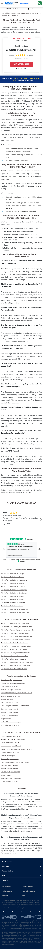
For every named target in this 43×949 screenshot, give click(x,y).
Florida (36, 13)
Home (2, 13)
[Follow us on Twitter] (30, 911)
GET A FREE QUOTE (21, 64)
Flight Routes (6, 887)
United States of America (26, 13)
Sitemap (5, 895)
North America (14, 13)
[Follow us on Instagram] (12, 911)
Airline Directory (7, 891)
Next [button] (40, 519)
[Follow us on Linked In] (39, 911)
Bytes (23, 895)
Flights (7, 13)
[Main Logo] (11, 3)
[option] (21, 519)
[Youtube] (21, 911)
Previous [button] (1, 519)
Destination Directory (29, 891)
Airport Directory (27, 887)
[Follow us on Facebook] (3, 911)
